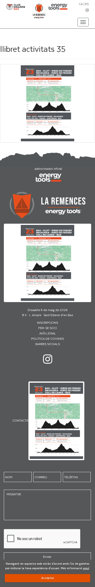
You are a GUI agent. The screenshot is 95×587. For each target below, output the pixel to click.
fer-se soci (47, 327)
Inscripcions (47, 322)
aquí (86, 568)
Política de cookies (47, 338)
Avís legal (47, 333)
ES (87, 3)
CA (81, 3)
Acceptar (47, 577)
